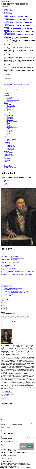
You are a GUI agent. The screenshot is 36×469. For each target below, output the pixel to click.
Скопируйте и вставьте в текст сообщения (13, 454)
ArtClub (8, 111)
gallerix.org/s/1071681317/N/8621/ (10, 256)
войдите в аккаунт (30, 437)
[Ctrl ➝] (6, 286)
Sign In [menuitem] (6, 86)
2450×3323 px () (17, 258)
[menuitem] (29, 84)
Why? (14, 321)
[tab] (6, 180)
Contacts (15, 466)
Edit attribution (5, 253)
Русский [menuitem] (6, 84)
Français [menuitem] (20, 84)
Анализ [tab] (6, 184)
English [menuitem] (11, 84)
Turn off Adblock (5, 394)
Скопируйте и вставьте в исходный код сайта (14, 449)
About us (10, 466)
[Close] (17, 89)
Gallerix (8, 458)
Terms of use (13, 467)
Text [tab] (5, 183)
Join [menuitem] (9, 86)
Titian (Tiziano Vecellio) (11, 259)
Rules (8, 467)
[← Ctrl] (17, 274)
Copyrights (28, 467)
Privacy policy (21, 467)
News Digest (8, 78)
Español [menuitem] (15, 84)
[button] (8, 9)
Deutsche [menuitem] (25, 84)
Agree (29, 446)
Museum (7, 92)
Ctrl (13, 262)
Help (2, 466)
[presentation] (19, 186)
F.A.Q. (6, 466)
